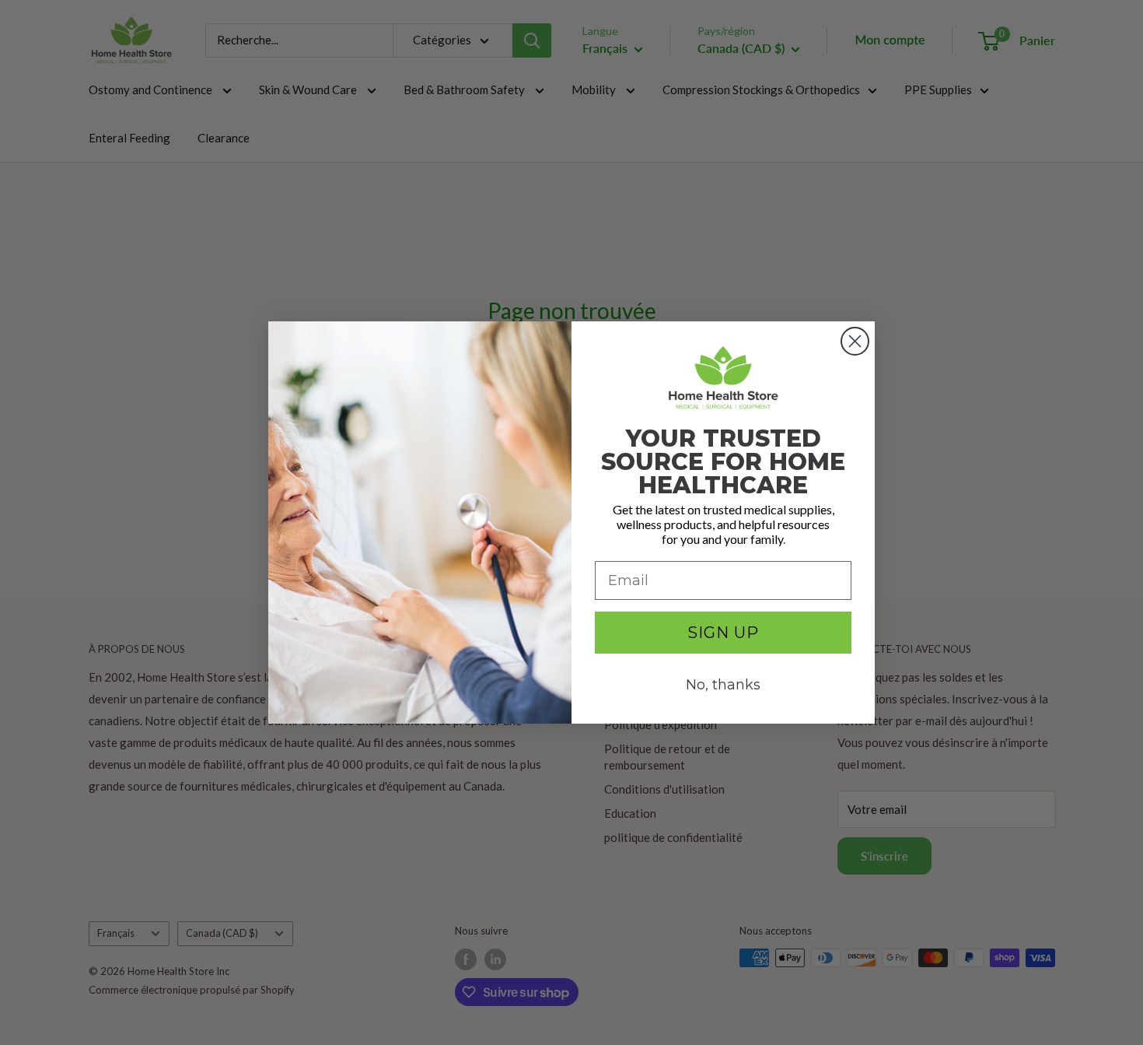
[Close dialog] (855, 341)
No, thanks (723, 684)
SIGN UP (723, 632)
